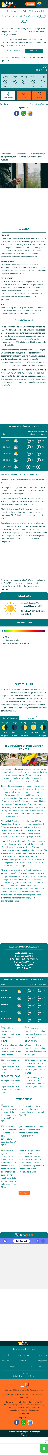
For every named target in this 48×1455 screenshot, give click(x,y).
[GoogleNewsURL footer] (30, 1422)
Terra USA (24, 1360)
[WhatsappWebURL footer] (23, 1422)
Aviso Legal (9, 1394)
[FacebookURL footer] (17, 1422)
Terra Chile (5, 1355)
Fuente (39, 104)
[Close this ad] (46, 1442)
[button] (45, 4)
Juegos (12, 1366)
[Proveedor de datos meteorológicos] (24, 1434)
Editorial (30, 1376)
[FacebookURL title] (17, 113)
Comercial (18, 1376)
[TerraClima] (39, 4)
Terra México (41, 1355)
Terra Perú (5, 1360)
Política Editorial (37, 1394)
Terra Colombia (24, 1355)
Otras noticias (35, 1366)
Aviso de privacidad (22, 1394)
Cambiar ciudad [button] (14, 50)
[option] (8, 95)
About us (24, 1397)
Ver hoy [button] (33, 50)
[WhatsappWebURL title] (23, 113)
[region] (24, 134)
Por (4, 104)
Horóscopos (42, 1360)
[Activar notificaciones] (34, 1448)
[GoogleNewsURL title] (30, 113)
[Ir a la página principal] (8, 4)
